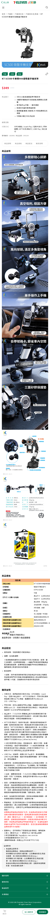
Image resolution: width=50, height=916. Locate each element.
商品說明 (7, 143)
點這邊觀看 (25, 637)
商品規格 (18, 143)
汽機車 (10, 14)
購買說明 (39, 143)
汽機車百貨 (19, 14)
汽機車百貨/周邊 (32, 14)
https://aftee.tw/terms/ (27, 739)
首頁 (4, 14)
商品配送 (28, 143)
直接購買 (42, 912)
